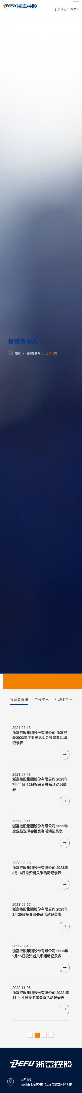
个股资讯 (41, 699)
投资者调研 (19, 699)
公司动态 (51, 353)
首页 (18, 353)
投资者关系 (33, 353)
